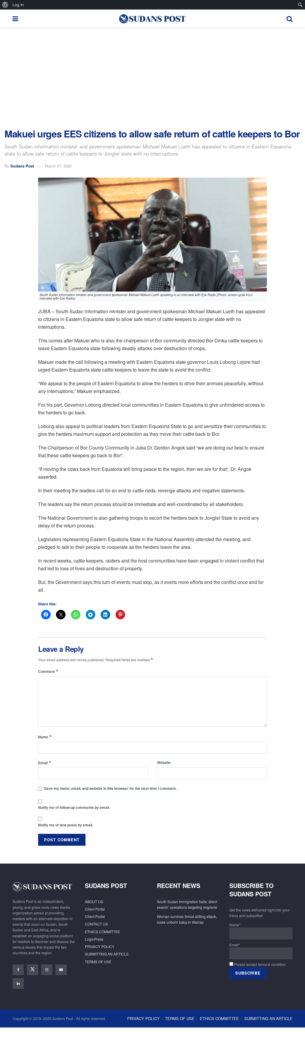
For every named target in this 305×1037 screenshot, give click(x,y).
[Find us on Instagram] (46, 969)
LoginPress (94, 939)
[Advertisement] (152, 78)
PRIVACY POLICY (99, 946)
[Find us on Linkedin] (18, 983)
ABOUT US (94, 901)
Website (164, 762)
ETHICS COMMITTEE (102, 931)
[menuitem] (5, 5)
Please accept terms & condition (259, 964)
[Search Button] (289, 18)
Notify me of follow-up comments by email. (74, 807)
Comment (48, 671)
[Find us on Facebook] (18, 969)
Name (45, 737)
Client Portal (95, 908)
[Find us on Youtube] (61, 969)
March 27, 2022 (58, 166)
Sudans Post (22, 166)
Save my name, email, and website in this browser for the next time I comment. (110, 788)
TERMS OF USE (98, 961)
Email (45, 762)
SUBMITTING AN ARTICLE (107, 953)
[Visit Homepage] (152, 18)
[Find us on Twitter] (32, 969)
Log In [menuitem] (18, 4)
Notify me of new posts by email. (65, 825)
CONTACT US (96, 923)
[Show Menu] (15, 18)
